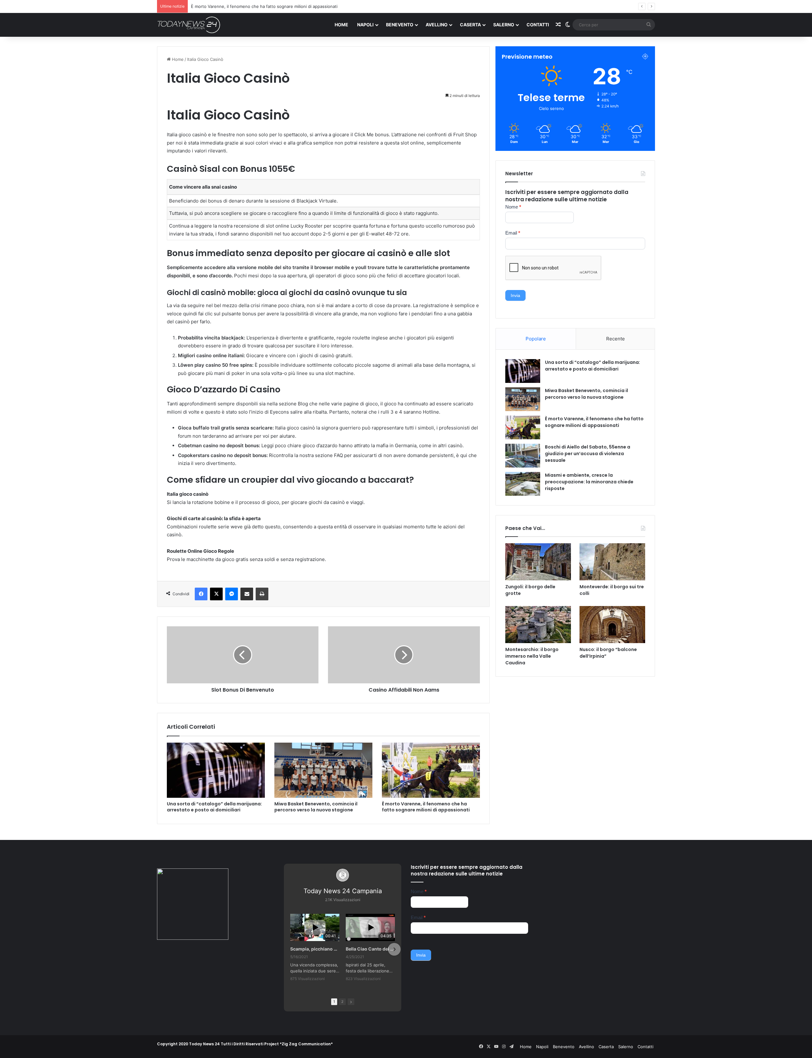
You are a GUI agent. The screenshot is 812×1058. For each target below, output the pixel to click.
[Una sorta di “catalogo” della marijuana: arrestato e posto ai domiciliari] (216, 770)
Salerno (503, 24)
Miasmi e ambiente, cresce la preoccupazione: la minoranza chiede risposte (589, 482)
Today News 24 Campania (343, 891)
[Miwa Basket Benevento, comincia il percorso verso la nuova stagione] (323, 770)
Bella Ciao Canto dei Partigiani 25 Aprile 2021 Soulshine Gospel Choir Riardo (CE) (370, 949)
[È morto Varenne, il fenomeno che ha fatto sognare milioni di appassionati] (431, 770)
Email (512, 232)
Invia (515, 295)
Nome (513, 207)
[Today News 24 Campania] (188, 25)
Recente (615, 339)
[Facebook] (201, 594)
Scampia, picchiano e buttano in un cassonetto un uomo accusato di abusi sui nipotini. (314, 949)
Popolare (536, 339)
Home (341, 24)
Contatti (538, 24)
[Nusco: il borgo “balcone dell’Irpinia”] (612, 624)
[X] (216, 594)
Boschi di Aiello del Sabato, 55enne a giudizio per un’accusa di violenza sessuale (270, 6)
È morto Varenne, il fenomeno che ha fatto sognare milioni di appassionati (426, 807)
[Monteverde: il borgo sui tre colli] (612, 561)
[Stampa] (262, 594)
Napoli (365, 24)
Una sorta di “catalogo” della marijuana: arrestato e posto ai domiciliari (214, 807)
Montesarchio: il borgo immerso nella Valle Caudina (532, 656)
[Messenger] (231, 594)
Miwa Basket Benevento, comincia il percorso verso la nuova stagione (315, 807)
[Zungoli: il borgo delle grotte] (538, 561)
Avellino (437, 24)
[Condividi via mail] (246, 594)
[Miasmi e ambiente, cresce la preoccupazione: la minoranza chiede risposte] (522, 484)
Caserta (470, 24)
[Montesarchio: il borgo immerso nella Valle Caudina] (538, 624)
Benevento (399, 24)
